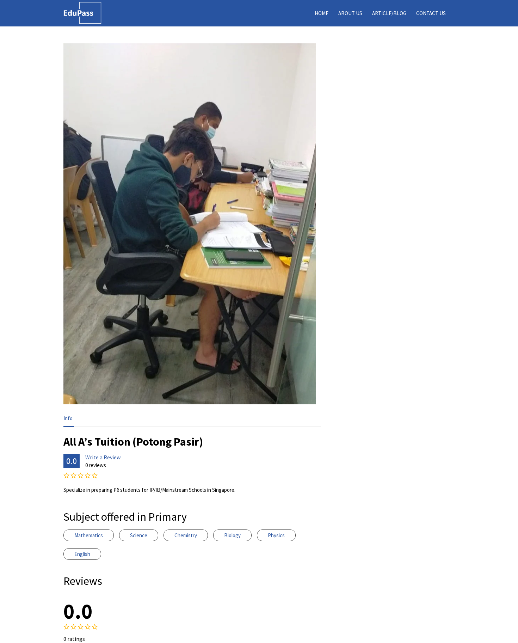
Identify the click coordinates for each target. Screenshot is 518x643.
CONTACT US (431, 13)
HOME (321, 13)
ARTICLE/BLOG (389, 13)
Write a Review (103, 457)
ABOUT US (350, 13)
